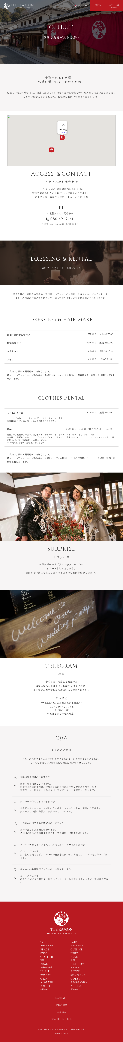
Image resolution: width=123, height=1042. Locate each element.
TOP (43, 942)
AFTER (75, 971)
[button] (98, 5)
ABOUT (45, 986)
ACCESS (76, 986)
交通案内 (74, 989)
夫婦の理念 (61, 1005)
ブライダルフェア (77, 945)
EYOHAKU (61, 998)
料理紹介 (74, 953)
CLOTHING (48, 957)
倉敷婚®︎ (61, 1012)
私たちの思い (45, 975)
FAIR (73, 942)
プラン (73, 960)
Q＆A (44, 979)
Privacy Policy (61, 1033)
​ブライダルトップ (47, 945)
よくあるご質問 (46, 982)
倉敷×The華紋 (46, 967)
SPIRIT (45, 971)
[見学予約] (114, 5)
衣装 (42, 960)
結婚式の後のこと (77, 975)
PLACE (45, 949)
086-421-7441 (61, 219)
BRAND (45, 964)
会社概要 (44, 989)
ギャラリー (75, 967)
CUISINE (76, 949)
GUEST (75, 979)
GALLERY (77, 964)
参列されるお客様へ (78, 982)
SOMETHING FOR (61, 1019)
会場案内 (44, 953)
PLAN (74, 957)
